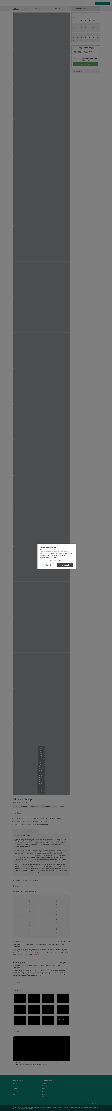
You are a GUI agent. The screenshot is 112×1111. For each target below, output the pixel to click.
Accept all (65, 565)
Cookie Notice (53, 557)
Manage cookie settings (56, 560)
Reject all (48, 565)
